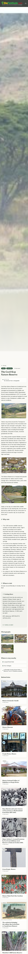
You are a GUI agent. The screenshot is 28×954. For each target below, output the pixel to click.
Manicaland (17, 368)
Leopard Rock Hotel (9, 661)
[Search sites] (26, 3)
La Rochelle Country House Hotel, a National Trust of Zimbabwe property (13, 670)
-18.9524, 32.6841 (8, 625)
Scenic (3, 368)
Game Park (9, 368)
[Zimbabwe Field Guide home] (12, 3)
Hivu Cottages (7, 665)
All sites (4, 365)
